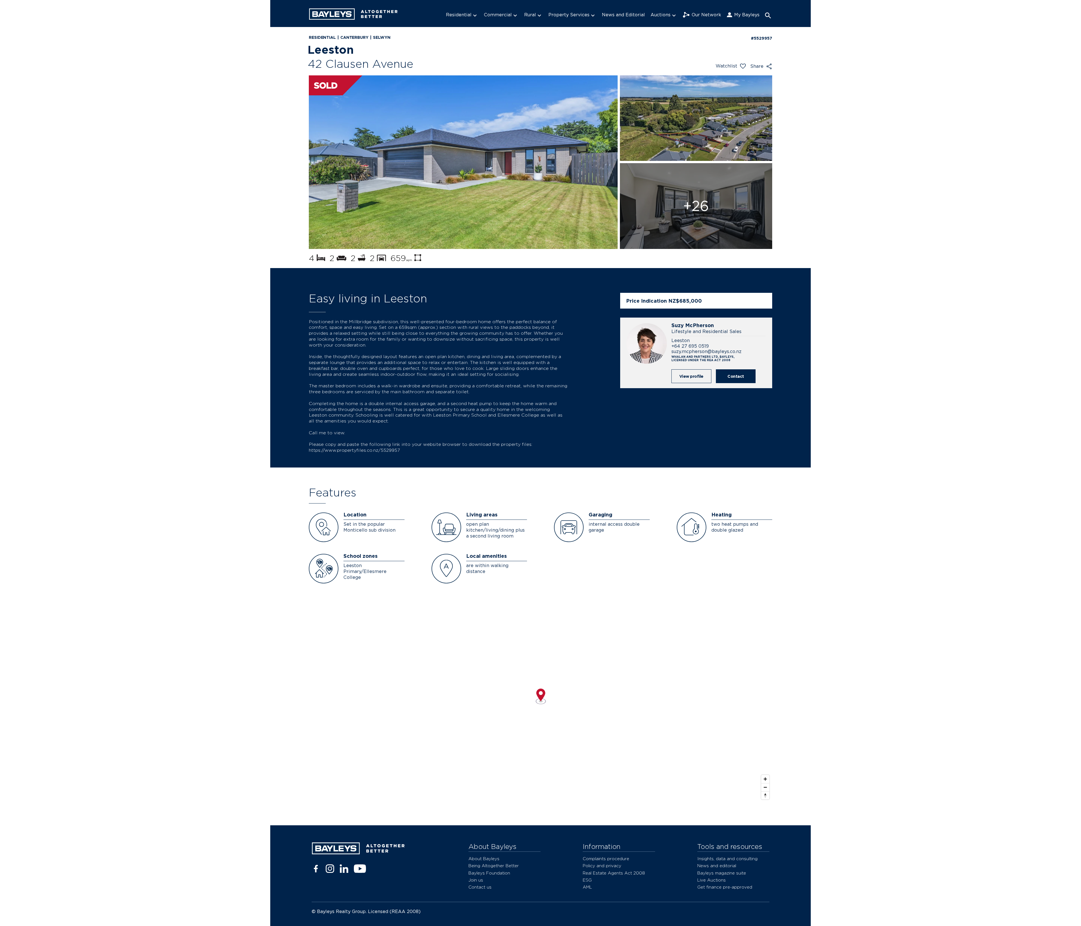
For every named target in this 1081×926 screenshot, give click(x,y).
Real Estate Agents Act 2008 (614, 873)
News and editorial (716, 865)
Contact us (480, 887)
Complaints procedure (606, 858)
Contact (735, 376)
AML (587, 887)
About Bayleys (483, 858)
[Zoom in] (765, 779)
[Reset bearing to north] (765, 795)
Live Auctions (711, 880)
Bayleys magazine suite (721, 873)
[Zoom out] (765, 787)
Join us (475, 880)
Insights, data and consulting (727, 858)
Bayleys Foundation (489, 873)
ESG (587, 880)
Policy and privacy (602, 865)
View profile (691, 376)
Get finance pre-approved (724, 887)
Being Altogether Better (493, 865)
